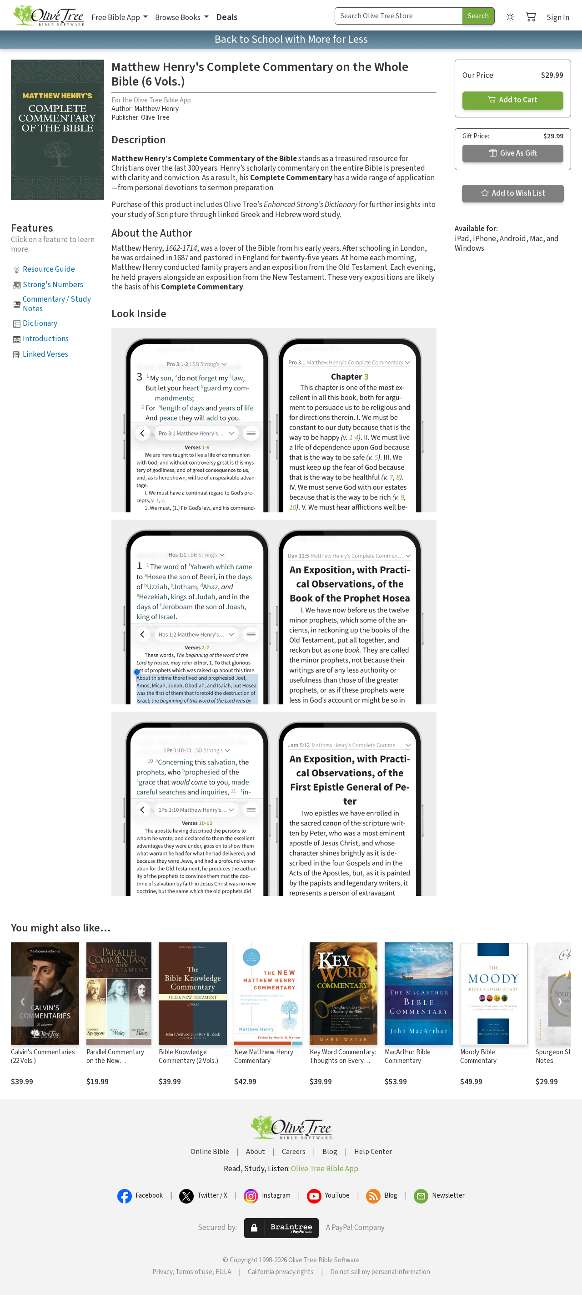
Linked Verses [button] (45, 354)
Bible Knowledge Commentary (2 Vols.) (188, 1056)
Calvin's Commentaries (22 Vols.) (43, 1056)
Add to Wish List (518, 193)
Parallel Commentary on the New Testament (115, 1060)
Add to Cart (517, 100)
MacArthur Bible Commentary (408, 1056)
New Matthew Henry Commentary (263, 1056)
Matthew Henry (156, 109)
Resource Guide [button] (49, 269)
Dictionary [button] (40, 323)
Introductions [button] (46, 339)
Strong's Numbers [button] (53, 284)
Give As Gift (518, 153)
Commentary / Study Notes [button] (57, 304)
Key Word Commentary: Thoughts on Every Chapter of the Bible (343, 1060)
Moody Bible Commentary (478, 1056)
